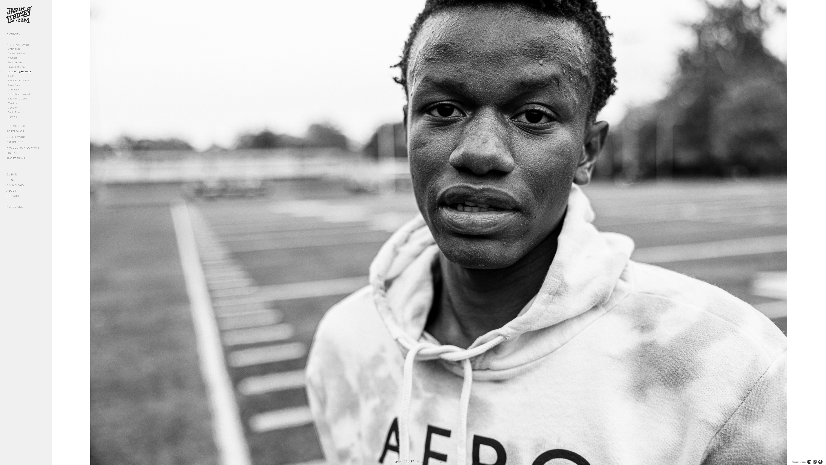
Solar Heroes (15, 62)
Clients (12, 174)
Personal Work (18, 45)
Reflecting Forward (19, 94)
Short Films (15, 158)
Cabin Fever (15, 112)
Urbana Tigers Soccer (20, 71)
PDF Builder (15, 207)
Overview (13, 34)
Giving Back (15, 185)
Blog (10, 180)
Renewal (13, 116)
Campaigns (14, 142)
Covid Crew (14, 85)
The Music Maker (18, 98)
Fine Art (12, 153)
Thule (11, 76)
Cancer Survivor (17, 53)
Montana (13, 103)
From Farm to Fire (18, 80)
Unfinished (14, 48)
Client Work (16, 137)
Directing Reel (17, 126)
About (11, 190)
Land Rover (14, 89)
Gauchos (13, 107)
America (13, 57)
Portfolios (15, 131)
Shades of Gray (16, 66)
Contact (13, 196)
